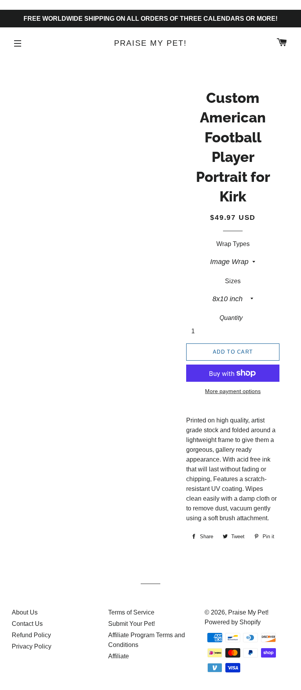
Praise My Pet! (150, 43)
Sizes (233, 281)
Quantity (231, 317)
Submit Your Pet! (131, 623)
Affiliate (118, 656)
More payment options (233, 391)
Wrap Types (233, 244)
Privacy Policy (31, 646)
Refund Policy (31, 635)
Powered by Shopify (233, 622)
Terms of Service (131, 612)
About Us (25, 612)
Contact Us (27, 623)
